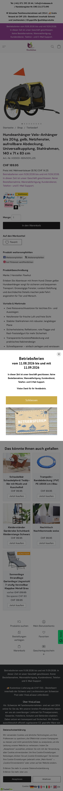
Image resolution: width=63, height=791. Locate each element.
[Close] (59, 354)
